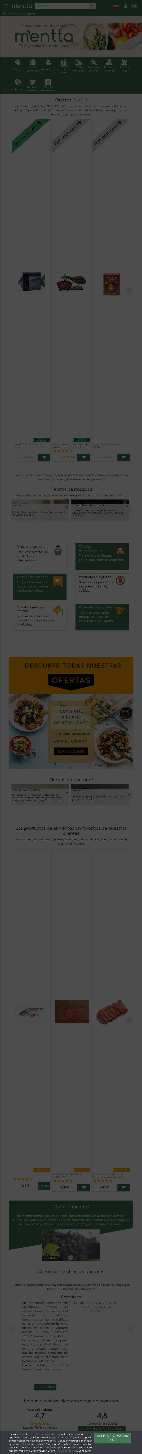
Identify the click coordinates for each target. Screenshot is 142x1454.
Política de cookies (66, 1451)
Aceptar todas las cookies (112, 1438)
